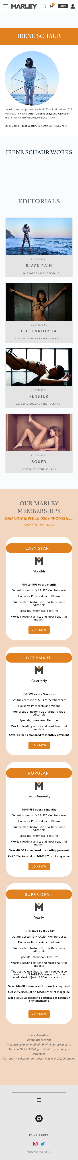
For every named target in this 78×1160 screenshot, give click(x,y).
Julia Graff (27, 273)
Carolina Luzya (26, 338)
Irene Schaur (50, 273)
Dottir (27, 469)
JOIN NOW (39, 630)
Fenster (39, 396)
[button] (5, 6)
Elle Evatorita (39, 331)
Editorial (39, 259)
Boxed (39, 461)
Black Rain (39, 265)
